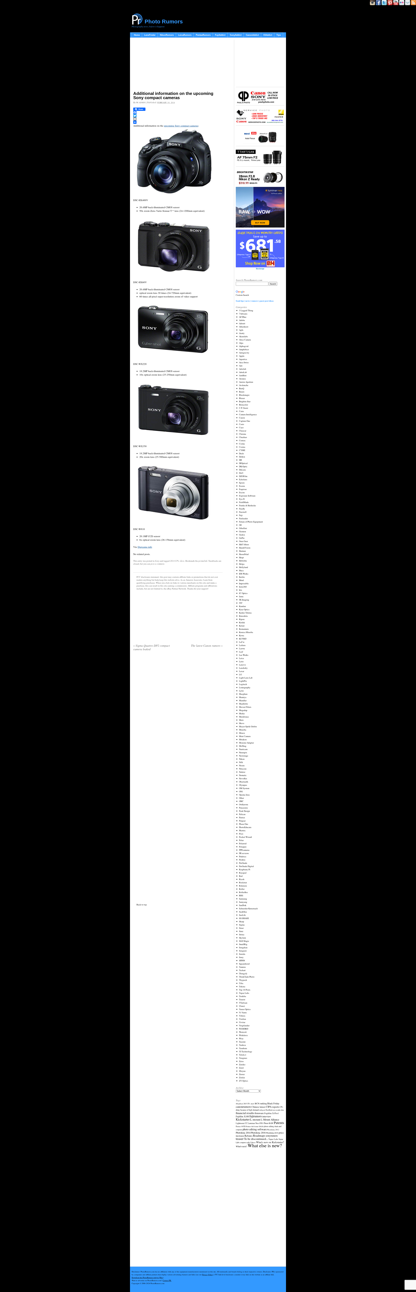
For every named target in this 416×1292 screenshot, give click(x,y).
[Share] (178, 122)
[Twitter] (178, 115)
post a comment (157, 563)
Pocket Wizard (245, 836)
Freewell (243, 511)
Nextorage (243, 755)
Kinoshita (243, 615)
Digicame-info (145, 546)
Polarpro (243, 846)
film (282, 1110)
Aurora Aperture (246, 381)
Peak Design (244, 810)
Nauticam (243, 749)
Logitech (243, 684)
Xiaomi (242, 1041)
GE (240, 524)
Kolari (242, 625)
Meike (242, 713)
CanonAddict (252, 35)
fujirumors (255, 1116)
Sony (157, 560)
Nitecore (243, 768)
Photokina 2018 (272, 1132)
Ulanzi (242, 1006)
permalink (202, 560)
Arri (240, 365)
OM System (244, 788)
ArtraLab (243, 372)
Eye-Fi (242, 498)
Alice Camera (245, 339)
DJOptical (243, 463)
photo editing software (255, 1129)
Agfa (241, 329)
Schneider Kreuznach (248, 908)
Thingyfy (243, 973)
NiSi (241, 762)
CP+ (281, 1107)
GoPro (242, 537)
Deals (241, 453)
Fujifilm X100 (242, 1116)
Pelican (242, 814)
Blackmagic (244, 394)
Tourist (242, 999)
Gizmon (242, 531)
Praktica (242, 856)
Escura (242, 485)
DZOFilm (243, 476)
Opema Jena (244, 794)
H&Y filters (244, 544)
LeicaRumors (184, 35)
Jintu (241, 596)
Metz (241, 719)
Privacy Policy (207, 1274)
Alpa (241, 342)
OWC (241, 801)
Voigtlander (244, 1025)
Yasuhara (243, 1048)
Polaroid (243, 843)
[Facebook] (178, 112)
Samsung (243, 898)
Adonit (242, 323)
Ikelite (242, 576)
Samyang (243, 901)
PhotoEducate (245, 827)
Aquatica (243, 359)
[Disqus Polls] (178, 695)
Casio (241, 424)
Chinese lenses (258, 1106)
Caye (241, 427)
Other (241, 797)
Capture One (244, 420)
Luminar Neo (253, 1123)
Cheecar (242, 430)
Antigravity (244, 352)
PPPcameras (244, 849)
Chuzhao (243, 437)
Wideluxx (243, 1035)
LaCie (241, 641)
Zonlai (242, 1077)
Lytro (241, 690)
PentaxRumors (203, 35)
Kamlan (242, 606)
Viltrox (242, 1015)
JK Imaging (244, 599)
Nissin (242, 765)
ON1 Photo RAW (266, 1123)
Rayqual (243, 872)
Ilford (241, 580)
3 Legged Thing (246, 310)
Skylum (242, 937)
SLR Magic (244, 941)
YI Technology (245, 1051)
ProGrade (243, 862)
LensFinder (150, 35)
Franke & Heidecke (247, 505)
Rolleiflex (243, 892)
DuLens (242, 469)
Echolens (243, 479)
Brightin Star (244, 401)
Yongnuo (243, 1058)
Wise (241, 1038)
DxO (241, 472)
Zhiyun (242, 1071)
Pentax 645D (241, 1126)
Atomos (242, 378)
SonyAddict (235, 35)
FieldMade (244, 502)
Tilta (241, 983)
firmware (259, 1113)
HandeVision (244, 547)
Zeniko (242, 1064)
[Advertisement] (177, 65)
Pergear (242, 820)
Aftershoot (243, 326)
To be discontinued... (256, 1139)
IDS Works (243, 573)
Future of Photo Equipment (251, 521)
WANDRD (243, 1028)
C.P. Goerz (243, 407)
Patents (279, 1122)
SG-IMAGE (244, 918)
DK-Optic (243, 466)
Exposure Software (247, 495)
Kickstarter (243, 1119)
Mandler (243, 700)
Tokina (242, 986)
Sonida (242, 954)
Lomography (244, 687)
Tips (278, 35)
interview (266, 1116)
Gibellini (243, 528)
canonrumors (243, 1107)
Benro (241, 391)
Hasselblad (244, 554)
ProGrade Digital (246, 866)
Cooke (242, 443)
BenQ (241, 388)
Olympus (243, 784)
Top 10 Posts (244, 989)
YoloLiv (242, 1054)
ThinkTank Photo (246, 976)
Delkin (242, 456)
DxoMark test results (273, 1110)
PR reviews (244, 853)
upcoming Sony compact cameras (181, 125)
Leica (241, 658)
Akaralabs (243, 336)
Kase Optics (244, 609)
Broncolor (243, 404)
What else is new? (265, 1145)
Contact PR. (167, 1280)
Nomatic (243, 775)
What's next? (241, 1146)
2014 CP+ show (177, 560)
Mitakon (243, 739)
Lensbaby (243, 667)
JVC (241, 602)
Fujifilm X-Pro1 (271, 1113)
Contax (242, 440)
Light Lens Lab (246, 677)
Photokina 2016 (258, 1132)
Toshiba (242, 996)
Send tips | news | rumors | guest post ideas (255, 300)
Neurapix (243, 752)
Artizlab (242, 368)
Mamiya (242, 697)
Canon (242, 417)
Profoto (242, 859)
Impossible (244, 583)
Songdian (243, 947)
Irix (240, 589)
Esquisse (243, 489)
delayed (262, 1110)
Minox (242, 732)
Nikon (242, 758)
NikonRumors (167, 35)
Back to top (141, 904)
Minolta (242, 729)
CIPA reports (272, 1106)
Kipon (242, 619)
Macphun (243, 693)
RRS (241, 895)
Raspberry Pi (244, 869)
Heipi (241, 557)
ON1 (241, 791)
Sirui (241, 931)
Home (137, 35)
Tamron (242, 967)
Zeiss (241, 1061)
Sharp (241, 921)
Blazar (242, 398)
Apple (241, 355)
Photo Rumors (164, 21)
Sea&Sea (243, 911)
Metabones (244, 716)
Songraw (243, 950)
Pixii (241, 833)
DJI (240, 459)
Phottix (242, 830)
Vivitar (242, 1022)
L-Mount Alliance (270, 1119)
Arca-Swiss (244, 362)
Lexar (241, 671)
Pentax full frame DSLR (254, 1126)
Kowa (241, 635)
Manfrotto (243, 703)
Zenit (241, 1067)
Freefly (242, 508)
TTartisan (243, 1002)
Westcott (243, 1032)
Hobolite (243, 560)
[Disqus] (178, 776)
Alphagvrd (243, 346)
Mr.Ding (242, 745)
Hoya (241, 570)
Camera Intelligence (248, 414)
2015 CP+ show (248, 1104)
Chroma (242, 433)
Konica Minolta (246, 632)
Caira (241, 411)
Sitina (241, 934)
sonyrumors (272, 1135)
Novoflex (243, 778)
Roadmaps (259, 1135)
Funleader (243, 518)
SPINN (242, 960)
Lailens (242, 645)
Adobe (242, 320)
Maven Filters (245, 706)
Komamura (244, 628)
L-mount (255, 1119)
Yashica (242, 1045)
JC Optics (243, 593)
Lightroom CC (241, 1123)
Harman (242, 550)
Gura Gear (243, 541)
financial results (245, 1113)
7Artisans (243, 313)
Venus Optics (245, 1009)
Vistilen (242, 1019)
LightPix (243, 680)
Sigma (242, 924)
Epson (242, 482)
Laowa (242, 648)
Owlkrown (243, 804)
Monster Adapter (246, 742)
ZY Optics (243, 1080)
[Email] (178, 119)
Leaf (241, 651)
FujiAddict (220, 35)
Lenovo (242, 664)
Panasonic (243, 807)
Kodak (242, 622)
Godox (242, 534)
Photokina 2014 (243, 1132)
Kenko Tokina (245, 612)
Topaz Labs (244, 993)
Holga (241, 563)
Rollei (242, 888)
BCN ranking (261, 1103)
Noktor (242, 771)
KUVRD (242, 638)
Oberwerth (243, 781)
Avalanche (243, 385)
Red (241, 875)
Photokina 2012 (273, 1129)
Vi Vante (243, 1012)
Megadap (243, 710)
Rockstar (243, 882)
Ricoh (241, 879)
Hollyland (243, 567)
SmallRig (243, 944)
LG (240, 674)
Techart (242, 970)
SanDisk (242, 905)
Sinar (241, 928)
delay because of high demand (247, 1110)
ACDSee (242, 316)
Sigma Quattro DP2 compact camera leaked (151, 647)
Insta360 (243, 586)
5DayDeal (239, 1104)
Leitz (241, 661)
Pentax (242, 817)
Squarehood (244, 963)
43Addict (267, 35)
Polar (241, 840)
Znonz (242, 1074)
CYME (242, 450)
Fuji (241, 515)
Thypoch (243, 980)
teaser (240, 1138)
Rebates (249, 1135)
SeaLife (242, 915)
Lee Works (243, 654)
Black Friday (273, 1103)
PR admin (140, 102)
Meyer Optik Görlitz (248, 726)
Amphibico (244, 349)
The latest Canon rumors (207, 645)
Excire (242, 492)
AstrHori (243, 375)
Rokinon (243, 885)
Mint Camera (245, 736)
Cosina (242, 446)
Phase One (243, 823)
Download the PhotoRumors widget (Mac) (147, 1277)
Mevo (241, 723)
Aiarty (242, 333)
